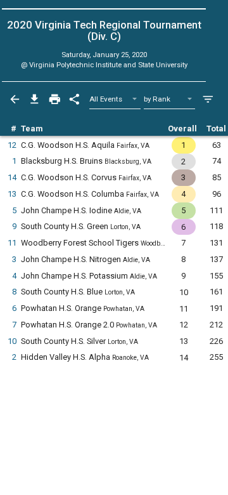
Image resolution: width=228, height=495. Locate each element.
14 (12, 177)
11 (12, 243)
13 (12, 194)
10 (12, 341)
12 (12, 145)
